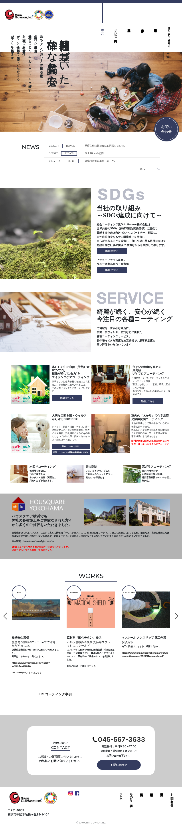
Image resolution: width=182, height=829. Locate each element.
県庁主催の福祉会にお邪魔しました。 (105, 145)
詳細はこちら (112, 251)
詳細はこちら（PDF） (71, 446)
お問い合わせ (119, 764)
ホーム (102, 30)
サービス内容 (116, 32)
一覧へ (141, 169)
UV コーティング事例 (55, 694)
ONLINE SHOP (169, 37)
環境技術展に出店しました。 (101, 160)
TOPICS (70, 145)
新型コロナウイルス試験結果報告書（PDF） (71, 452)
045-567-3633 (121, 739)
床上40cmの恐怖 (94, 153)
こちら (37, 666)
